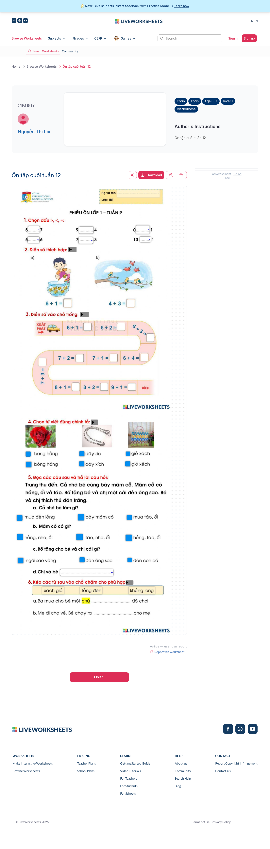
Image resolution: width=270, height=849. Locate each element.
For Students (129, 786)
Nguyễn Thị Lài (34, 131)
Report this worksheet (169, 651)
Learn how (181, 6)
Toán (181, 101)
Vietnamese (186, 109)
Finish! (99, 677)
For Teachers (128, 778)
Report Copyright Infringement (236, 763)
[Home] (138, 21)
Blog (178, 786)
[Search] (162, 38)
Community (183, 771)
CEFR (98, 38)
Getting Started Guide (135, 763)
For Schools (128, 793)
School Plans (85, 771)
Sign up (249, 38)
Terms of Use (201, 822)
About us (181, 763)
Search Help (183, 778)
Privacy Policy (221, 822)
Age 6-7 (211, 101)
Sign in (233, 38)
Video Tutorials (130, 771)
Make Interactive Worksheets (32, 763)
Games (126, 38)
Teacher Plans (86, 763)
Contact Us (223, 771)
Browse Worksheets (27, 38)
